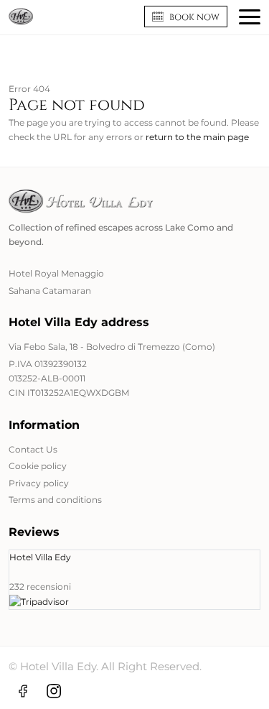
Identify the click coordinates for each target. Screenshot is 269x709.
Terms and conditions (55, 499)
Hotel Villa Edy (40, 557)
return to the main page (197, 136)
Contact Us (33, 449)
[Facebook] (23, 690)
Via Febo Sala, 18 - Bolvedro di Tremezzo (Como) (112, 346)
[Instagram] (54, 690)
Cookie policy (38, 465)
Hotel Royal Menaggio (56, 273)
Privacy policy (39, 483)
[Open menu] (249, 16)
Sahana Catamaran (50, 290)
